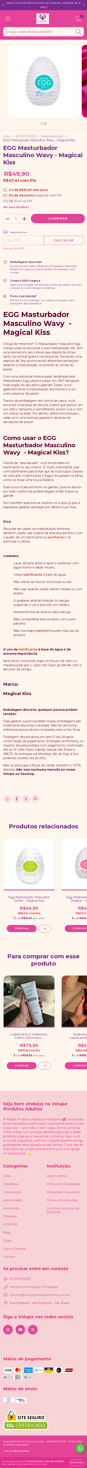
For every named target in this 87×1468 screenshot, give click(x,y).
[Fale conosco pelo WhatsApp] (80, 1448)
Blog (6, 1232)
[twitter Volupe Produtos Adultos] (33, 1329)
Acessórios (11, 1208)
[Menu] (8, 19)
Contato (9, 1257)
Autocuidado (12, 1200)
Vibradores (11, 1184)
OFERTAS (10, 1224)
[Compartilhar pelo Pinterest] (35, 800)
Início (7, 136)
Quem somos (57, 1176)
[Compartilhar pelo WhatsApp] (7, 799)
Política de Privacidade (63, 1184)
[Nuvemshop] (16, 1451)
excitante (56, 537)
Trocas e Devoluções (62, 1200)
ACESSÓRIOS (26, 136)
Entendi (77, 1462)
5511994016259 (20, 1279)
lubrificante (32, 575)
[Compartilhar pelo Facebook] (17, 800)
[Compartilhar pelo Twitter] (26, 800)
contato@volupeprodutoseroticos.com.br (40, 1295)
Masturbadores (52, 136)
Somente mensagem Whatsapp (34, 1287)
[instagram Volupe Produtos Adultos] (8, 1329)
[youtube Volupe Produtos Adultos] (20, 1329)
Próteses (9, 1216)
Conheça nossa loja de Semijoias (63, 1210)
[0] (78, 20)
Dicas (7, 1240)
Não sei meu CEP (13, 248)
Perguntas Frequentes (63, 1192)
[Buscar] (78, 32)
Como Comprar (14, 1249)
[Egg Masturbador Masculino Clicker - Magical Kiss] (44, 928)
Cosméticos (12, 1192)
